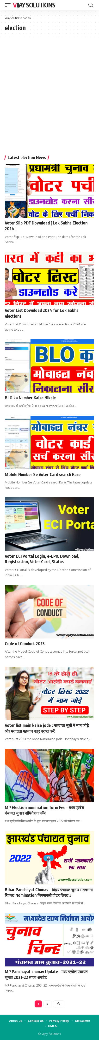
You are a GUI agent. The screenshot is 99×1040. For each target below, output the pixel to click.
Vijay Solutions (34, 5)
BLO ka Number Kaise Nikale (30, 397)
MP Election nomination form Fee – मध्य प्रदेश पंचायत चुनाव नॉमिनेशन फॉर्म (44, 810)
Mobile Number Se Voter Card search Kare (42, 474)
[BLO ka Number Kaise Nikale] (49, 366)
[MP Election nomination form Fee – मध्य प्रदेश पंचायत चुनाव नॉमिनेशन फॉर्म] (49, 775)
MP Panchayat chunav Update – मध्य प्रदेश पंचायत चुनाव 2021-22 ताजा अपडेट (46, 974)
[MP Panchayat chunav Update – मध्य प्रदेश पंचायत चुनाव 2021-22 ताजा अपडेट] (49, 939)
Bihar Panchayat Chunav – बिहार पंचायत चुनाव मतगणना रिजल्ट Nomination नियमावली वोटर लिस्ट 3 (49, 892)
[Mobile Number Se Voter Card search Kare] (49, 442)
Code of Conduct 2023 (25, 643)
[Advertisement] (49, 99)
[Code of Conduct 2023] (49, 611)
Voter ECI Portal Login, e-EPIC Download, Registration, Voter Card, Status (42, 558)
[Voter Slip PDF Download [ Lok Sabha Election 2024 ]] (49, 191)
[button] (9, 5)
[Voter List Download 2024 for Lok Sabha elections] (49, 278)
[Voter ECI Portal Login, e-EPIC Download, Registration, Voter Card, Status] (49, 524)
